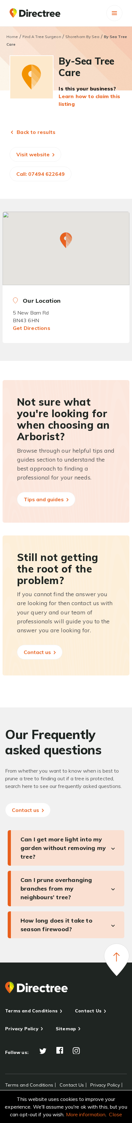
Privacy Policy (21, 1029)
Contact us (38, 652)
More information (86, 1114)
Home (12, 36)
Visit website (33, 154)
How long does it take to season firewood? (56, 925)
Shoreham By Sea (82, 36)
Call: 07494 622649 (40, 174)
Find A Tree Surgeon (41, 36)
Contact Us (88, 1011)
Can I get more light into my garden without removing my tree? (63, 848)
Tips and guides (44, 499)
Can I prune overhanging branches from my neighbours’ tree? (56, 888)
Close (115, 1114)
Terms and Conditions (31, 1011)
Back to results (35, 132)
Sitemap (66, 1029)
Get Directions (31, 328)
